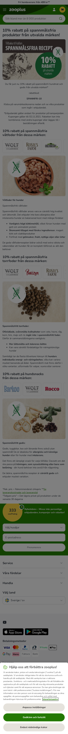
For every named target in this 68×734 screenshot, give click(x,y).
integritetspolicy (50, 699)
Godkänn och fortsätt (34, 717)
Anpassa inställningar (34, 707)
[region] (34, 698)
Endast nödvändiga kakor (34, 727)
